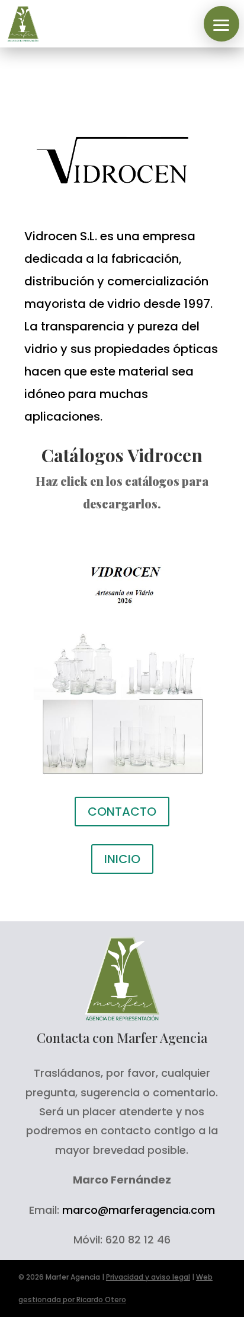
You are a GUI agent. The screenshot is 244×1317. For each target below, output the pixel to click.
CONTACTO (122, 811)
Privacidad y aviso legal (148, 1277)
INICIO (122, 859)
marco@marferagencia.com (138, 1210)
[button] (221, 24)
